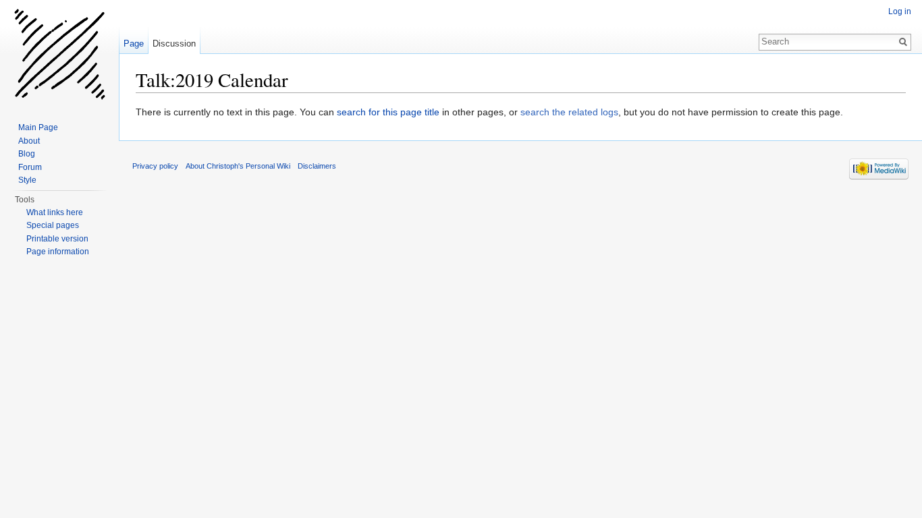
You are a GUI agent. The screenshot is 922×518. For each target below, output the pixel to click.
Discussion (174, 43)
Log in (899, 11)
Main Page (38, 127)
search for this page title (388, 112)
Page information (57, 251)
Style (27, 180)
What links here (54, 212)
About (29, 141)
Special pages (52, 225)
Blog (26, 154)
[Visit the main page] (59, 54)
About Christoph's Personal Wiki (238, 166)
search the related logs (569, 112)
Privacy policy (155, 166)
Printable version (57, 238)
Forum (30, 167)
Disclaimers (317, 166)
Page (134, 43)
